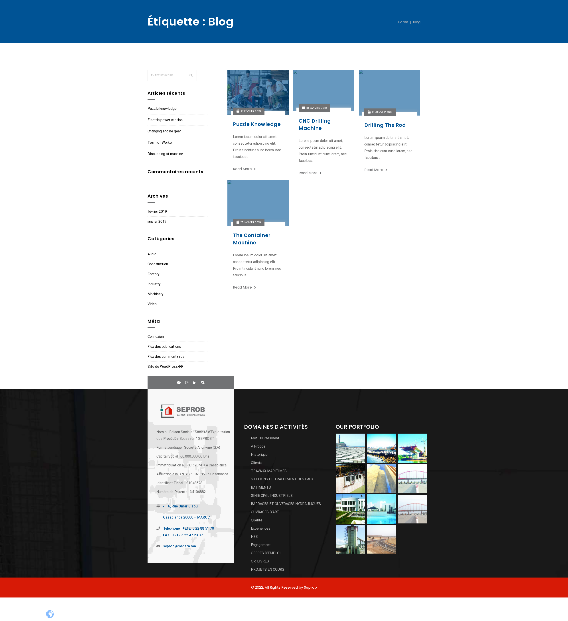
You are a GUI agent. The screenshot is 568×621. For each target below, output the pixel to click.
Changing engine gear (164, 131)
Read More (242, 168)
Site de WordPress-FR (165, 366)
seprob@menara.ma (179, 546)
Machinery (156, 294)
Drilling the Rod (385, 125)
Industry (154, 284)
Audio (152, 254)
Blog (416, 22)
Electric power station (165, 120)
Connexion (156, 336)
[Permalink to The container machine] (261, 183)
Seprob (310, 587)
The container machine (252, 239)
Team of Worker (160, 142)
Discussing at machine (165, 154)
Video (152, 304)
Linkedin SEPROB (194, 382)
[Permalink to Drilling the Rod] (392, 73)
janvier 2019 (157, 221)
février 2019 (157, 211)
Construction (158, 264)
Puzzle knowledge (162, 108)
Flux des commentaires (166, 356)
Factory (154, 274)
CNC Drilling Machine (315, 125)
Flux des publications (164, 346)
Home (403, 22)
